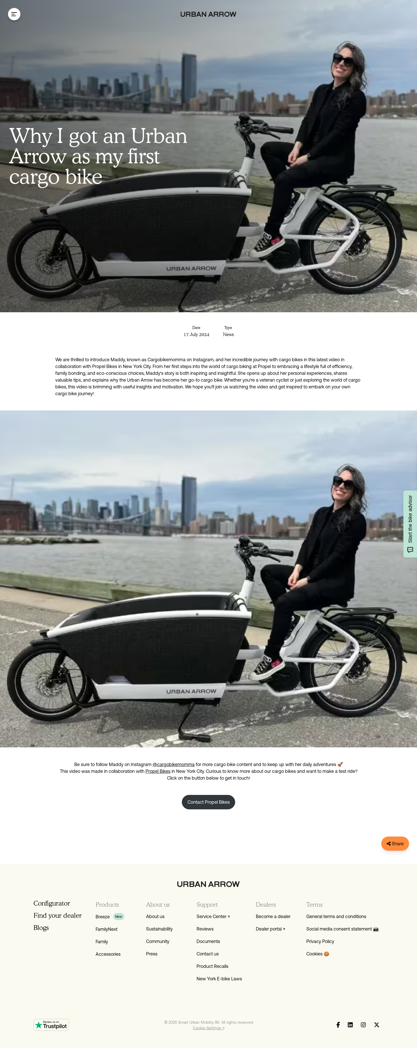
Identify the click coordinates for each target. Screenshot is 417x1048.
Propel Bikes (158, 771)
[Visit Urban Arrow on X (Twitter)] (377, 1025)
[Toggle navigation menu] (14, 14)
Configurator (51, 903)
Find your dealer (57, 915)
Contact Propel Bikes (209, 802)
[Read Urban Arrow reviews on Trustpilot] (51, 1025)
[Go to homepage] (209, 14)
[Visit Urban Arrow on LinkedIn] (350, 1025)
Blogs (41, 927)
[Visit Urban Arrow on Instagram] (363, 1025)
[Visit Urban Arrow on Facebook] (338, 1025)
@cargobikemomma (174, 764)
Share (397, 843)
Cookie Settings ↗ (208, 1028)
